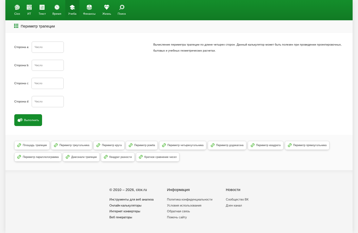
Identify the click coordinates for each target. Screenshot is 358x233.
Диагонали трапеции (84, 157)
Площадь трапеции (35, 145)
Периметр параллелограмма (41, 157)
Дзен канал (234, 205)
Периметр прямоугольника (310, 145)
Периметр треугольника (74, 145)
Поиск (122, 13)
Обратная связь (178, 211)
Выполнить (31, 120)
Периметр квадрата (268, 145)
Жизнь (106, 13)
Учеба (72, 13)
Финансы (89, 13)
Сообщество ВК (237, 199)
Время (56, 13)
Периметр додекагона (229, 145)
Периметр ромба (144, 145)
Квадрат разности (120, 157)
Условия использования (184, 205)
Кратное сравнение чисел (160, 157)
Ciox (17, 13)
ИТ (29, 13)
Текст (42, 13)
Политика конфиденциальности (189, 199)
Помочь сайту (177, 217)
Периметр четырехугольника (185, 145)
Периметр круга (112, 145)
